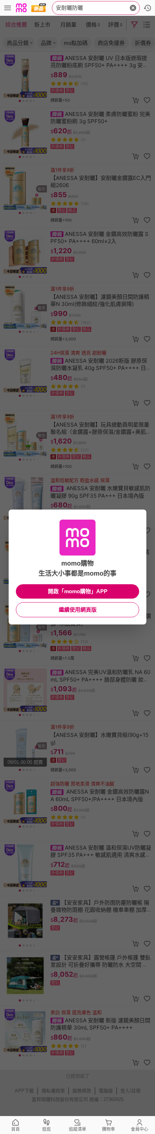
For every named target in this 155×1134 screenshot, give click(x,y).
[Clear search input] (133, 7)
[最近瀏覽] (147, 8)
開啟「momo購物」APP (77, 591)
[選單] (7, 8)
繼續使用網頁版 (78, 609)
